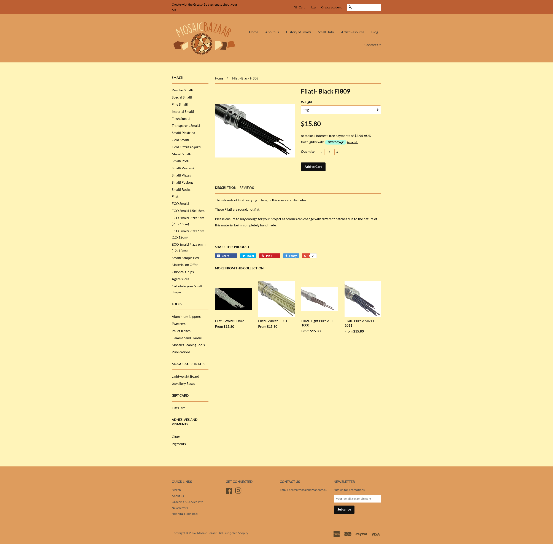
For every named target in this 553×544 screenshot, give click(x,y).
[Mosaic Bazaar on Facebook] (229, 490)
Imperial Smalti (183, 111)
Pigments (179, 444)
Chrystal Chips (183, 272)
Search (176, 490)
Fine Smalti (180, 104)
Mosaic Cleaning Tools (188, 345)
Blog (374, 32)
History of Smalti (298, 32)
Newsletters (180, 508)
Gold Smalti (180, 140)
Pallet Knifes (181, 331)
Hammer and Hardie (187, 338)
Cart (301, 7)
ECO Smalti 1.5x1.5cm (188, 210)
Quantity (308, 151)
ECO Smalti (180, 203)
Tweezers (179, 323)
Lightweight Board (185, 376)
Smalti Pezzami (183, 168)
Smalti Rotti (180, 161)
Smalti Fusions (182, 182)
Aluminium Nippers (186, 316)
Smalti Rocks (181, 189)
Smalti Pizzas (181, 175)
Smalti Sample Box (185, 258)
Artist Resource (352, 32)
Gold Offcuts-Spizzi (186, 147)
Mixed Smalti (181, 154)
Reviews (247, 187)
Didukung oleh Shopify (233, 533)
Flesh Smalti (181, 118)
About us (272, 32)
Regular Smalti (182, 90)
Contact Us (372, 45)
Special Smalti (182, 97)
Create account (331, 7)
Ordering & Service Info (187, 502)
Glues (176, 436)
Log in (315, 7)
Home (253, 32)
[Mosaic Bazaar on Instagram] (238, 490)
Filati (175, 196)
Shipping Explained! (185, 513)
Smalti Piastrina (183, 132)
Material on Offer (185, 264)
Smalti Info (326, 32)
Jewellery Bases (183, 383)
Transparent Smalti (186, 125)
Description (225, 187)
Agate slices (180, 279)
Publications (181, 352)
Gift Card (179, 408)
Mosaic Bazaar (206, 533)
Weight (306, 102)
